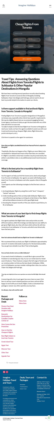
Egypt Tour (5, 345)
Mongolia (11, 362)
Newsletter (22, 384)
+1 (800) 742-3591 (46, 387)
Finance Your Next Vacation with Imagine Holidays (7, 308)
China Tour (5, 352)
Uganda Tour (5, 356)
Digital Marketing (7, 419)
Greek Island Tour (7, 342)
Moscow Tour (5, 349)
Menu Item (22, 301)
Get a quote (27, 59)
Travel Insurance (24, 386)
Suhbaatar (16, 362)
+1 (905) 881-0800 (45, 385)
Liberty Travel (23, 388)
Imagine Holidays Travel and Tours (15, 418)
